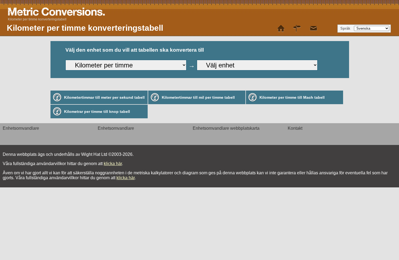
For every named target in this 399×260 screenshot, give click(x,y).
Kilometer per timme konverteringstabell (37, 19)
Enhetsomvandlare (21, 128)
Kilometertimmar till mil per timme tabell (198, 97)
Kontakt (295, 128)
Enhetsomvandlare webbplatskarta (226, 128)
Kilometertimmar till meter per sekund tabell (104, 97)
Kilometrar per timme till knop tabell (97, 111)
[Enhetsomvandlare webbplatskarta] (297, 28)
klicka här (113, 163)
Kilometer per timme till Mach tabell (292, 97)
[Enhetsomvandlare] (281, 28)
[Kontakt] (313, 28)
